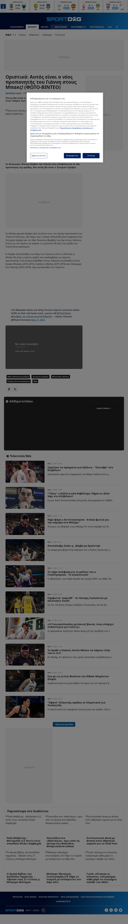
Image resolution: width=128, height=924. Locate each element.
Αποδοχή (91, 156)
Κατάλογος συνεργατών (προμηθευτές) (45, 148)
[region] (64, 127)
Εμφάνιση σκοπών (39, 156)
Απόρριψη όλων (72, 156)
